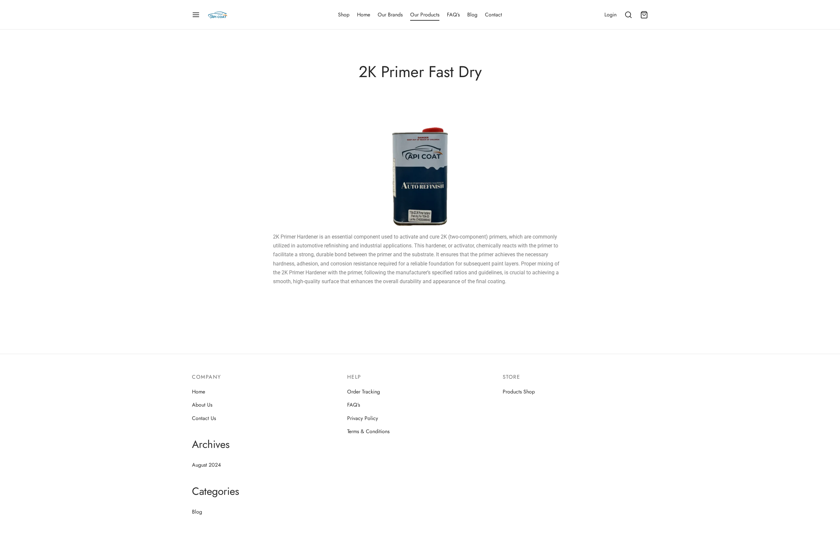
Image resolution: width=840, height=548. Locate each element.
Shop (343, 14)
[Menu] (196, 15)
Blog (472, 14)
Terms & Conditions (368, 431)
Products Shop (519, 391)
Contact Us (204, 418)
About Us (202, 405)
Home (363, 14)
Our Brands (390, 14)
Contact (493, 14)
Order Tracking (363, 391)
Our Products (424, 14)
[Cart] (644, 15)
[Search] (628, 15)
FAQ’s (453, 14)
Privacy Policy (362, 418)
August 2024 (206, 465)
